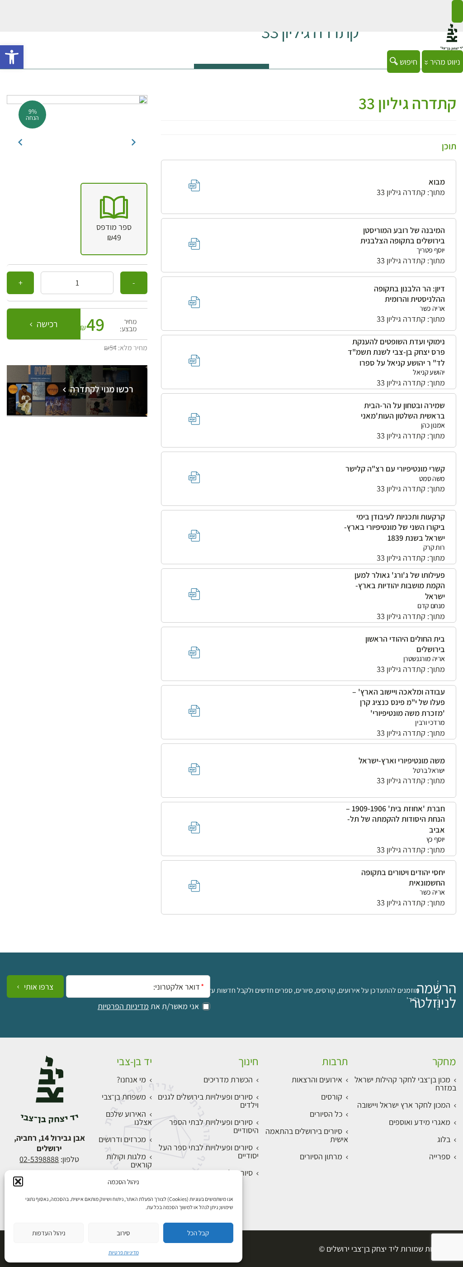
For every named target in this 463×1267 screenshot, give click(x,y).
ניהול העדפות (49, 1233)
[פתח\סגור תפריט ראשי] (457, 11)
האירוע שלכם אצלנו (129, 1118)
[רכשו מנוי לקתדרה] (77, 412)
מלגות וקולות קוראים (129, 1160)
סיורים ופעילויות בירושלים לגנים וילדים (208, 1100)
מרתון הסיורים (321, 1156)
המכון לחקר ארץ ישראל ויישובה (403, 1105)
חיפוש (407, 62)
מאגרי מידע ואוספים (419, 1122)
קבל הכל (198, 1233)
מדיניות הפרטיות (123, 1006)
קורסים (331, 1096)
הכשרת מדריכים (228, 1079)
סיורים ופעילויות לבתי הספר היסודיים (214, 1126)
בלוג (443, 1139)
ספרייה (439, 1156)
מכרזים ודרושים (122, 1139)
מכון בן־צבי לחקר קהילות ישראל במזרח (405, 1083)
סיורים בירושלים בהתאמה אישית (306, 1135)
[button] (12, 57)
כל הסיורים (326, 1114)
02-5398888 (39, 1159)
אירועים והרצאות (317, 1079)
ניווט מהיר (444, 62)
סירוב (123, 1233)
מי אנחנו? (131, 1079)
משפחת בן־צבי (124, 1096)
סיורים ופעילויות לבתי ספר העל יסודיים (209, 1151)
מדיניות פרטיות (124, 1252)
